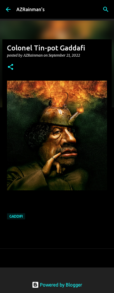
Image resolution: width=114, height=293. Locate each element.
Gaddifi (16, 216)
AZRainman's (30, 9)
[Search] (105, 9)
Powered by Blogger (60, 284)
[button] (10, 67)
